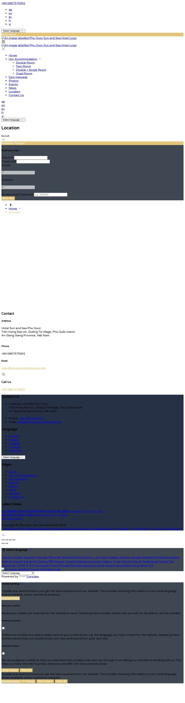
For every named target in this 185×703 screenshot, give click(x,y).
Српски (99, 565)
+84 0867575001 (13, 3)
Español (14, 443)
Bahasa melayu (169, 557)
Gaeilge (114, 557)
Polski (54, 565)
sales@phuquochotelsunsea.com (23, 368)
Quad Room (24, 73)
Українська (8, 565)
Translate (32, 576)
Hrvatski (71, 561)
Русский (64, 565)
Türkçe (163, 561)
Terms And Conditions (166, 529)
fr (10, 20)
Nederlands (150, 561)
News (12, 88)
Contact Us (16, 95)
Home (13, 55)
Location (14, 91)
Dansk (66, 557)
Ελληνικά (77, 557)
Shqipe (110, 565)
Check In (7, 157)
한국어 (30, 565)
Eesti (87, 557)
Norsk (137, 561)
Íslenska (126, 561)
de (10, 10)
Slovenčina (139, 565)
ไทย (171, 561)
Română (76, 565)
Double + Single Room (31, 70)
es (10, 17)
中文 (151, 565)
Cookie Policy (140, 529)
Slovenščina (123, 565)
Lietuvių (124, 557)
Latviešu (135, 557)
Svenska (88, 565)
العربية (95, 557)
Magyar (59, 561)
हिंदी (51, 561)
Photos (14, 81)
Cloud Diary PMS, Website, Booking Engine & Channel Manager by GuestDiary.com (58, 529)
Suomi (104, 557)
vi (10, 24)
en (10, 13)
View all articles (11, 518)
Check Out (8, 161)
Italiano (107, 561)
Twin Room (23, 66)
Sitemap (122, 529)
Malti (4, 561)
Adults (5, 165)
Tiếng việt (15, 450)
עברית (117, 561)
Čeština (43, 561)
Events (13, 84)
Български (16, 561)
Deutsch (14, 436)
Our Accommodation (23, 59)
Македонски (150, 557)
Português (42, 565)
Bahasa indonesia (89, 561)
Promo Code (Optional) (17, 194)
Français (14, 447)
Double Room (25, 62)
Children (7, 180)
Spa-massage (18, 77)
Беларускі (30, 561)
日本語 (20, 565)
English (14, 440)
